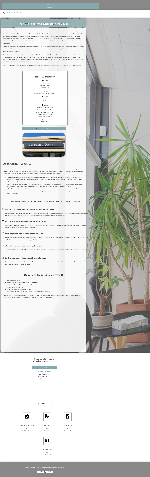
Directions (44, 87)
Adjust (41, 471)
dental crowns (52, 65)
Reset (49, 471)
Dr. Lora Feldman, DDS (28, 54)
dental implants (44, 65)
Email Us (45, 100)
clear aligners (60, 65)
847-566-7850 (40, 93)
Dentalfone (54, 475)
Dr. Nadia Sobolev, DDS (43, 54)
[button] (44, 128)
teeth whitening (68, 65)
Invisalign (77, 65)
